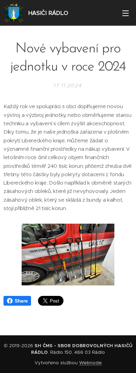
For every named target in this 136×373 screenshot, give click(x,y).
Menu (126, 13)
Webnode (90, 363)
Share (21, 301)
